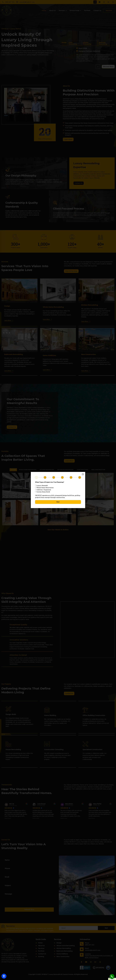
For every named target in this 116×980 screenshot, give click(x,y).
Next (58, 502)
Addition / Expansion (44, 490)
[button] (82, 474)
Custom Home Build (43, 492)
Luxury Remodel (42, 485)
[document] (58, 490)
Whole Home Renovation (45, 487)
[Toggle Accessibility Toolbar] (4, 976)
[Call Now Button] (112, 976)
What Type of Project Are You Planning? (49, 482)
